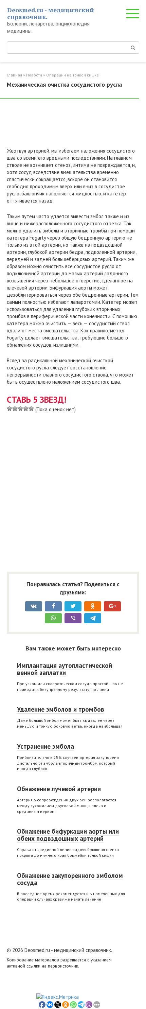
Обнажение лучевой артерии (59, 789)
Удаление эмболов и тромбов (60, 709)
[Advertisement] (61, 126)
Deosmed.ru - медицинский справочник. (50, 13)
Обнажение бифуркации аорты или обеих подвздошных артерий (68, 834)
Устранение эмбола (45, 746)
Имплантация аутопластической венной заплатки (64, 669)
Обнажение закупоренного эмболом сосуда (70, 879)
